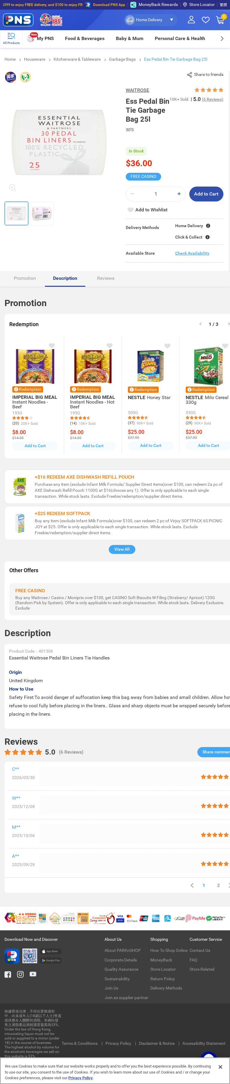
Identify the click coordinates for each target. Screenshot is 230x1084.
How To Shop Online (168, 950)
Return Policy (162, 978)
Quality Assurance (121, 969)
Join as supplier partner (126, 997)
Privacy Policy (118, 1043)
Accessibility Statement (204, 1043)
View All (122, 549)
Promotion (25, 278)
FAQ (193, 960)
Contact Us (200, 950)
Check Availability (192, 253)
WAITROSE (137, 90)
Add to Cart (206, 194)
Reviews (105, 278)
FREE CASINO (143, 176)
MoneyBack (161, 960)
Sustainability (117, 978)
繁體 (223, 5)
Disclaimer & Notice (157, 1043)
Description (65, 278)
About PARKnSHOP (123, 950)
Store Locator (202, 4)
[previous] (191, 885)
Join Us (111, 988)
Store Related (202, 969)
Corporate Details (121, 960)
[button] (151, 20)
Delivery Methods (166, 988)
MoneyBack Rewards (158, 4)
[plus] (179, 194)
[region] (115, 1070)
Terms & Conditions (80, 1043)
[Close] (220, 1067)
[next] (222, 38)
